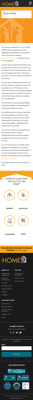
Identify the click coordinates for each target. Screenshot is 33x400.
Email (3, 345)
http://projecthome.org (9, 58)
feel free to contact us (8, 158)
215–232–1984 (20, 250)
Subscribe (16, 354)
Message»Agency (16, 398)
